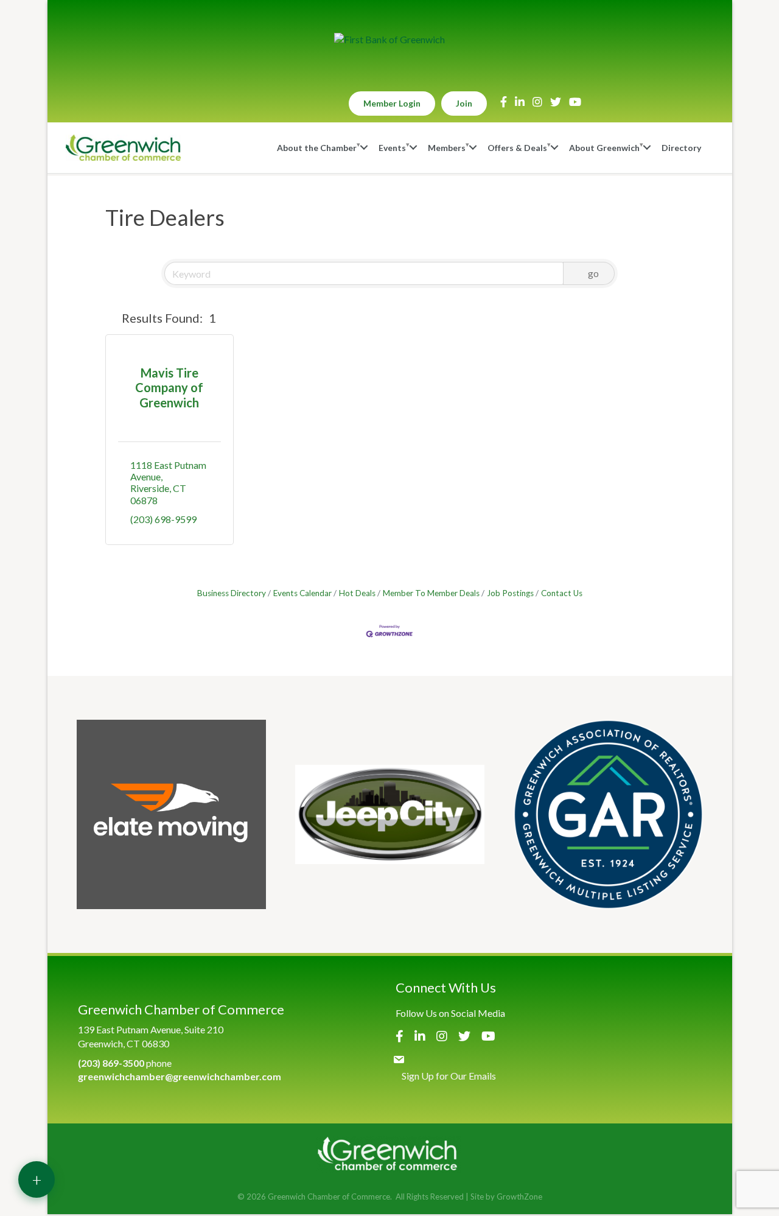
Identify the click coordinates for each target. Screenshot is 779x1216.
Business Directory (231, 593)
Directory (681, 147)
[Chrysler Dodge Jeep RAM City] (389, 814)
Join (464, 103)
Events (392, 147)
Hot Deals (357, 593)
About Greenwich (604, 147)
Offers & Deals (517, 147)
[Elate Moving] (171, 814)
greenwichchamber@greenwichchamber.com (179, 1076)
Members (447, 147)
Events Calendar (302, 593)
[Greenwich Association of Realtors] (608, 814)
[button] (111, 318)
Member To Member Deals (431, 593)
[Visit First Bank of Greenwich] (389, 39)
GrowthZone (519, 1196)
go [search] (593, 273)
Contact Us (561, 593)
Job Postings (510, 593)
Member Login (392, 103)
